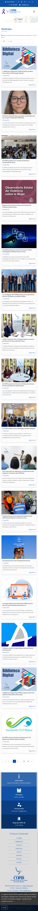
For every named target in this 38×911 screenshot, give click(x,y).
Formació (19, 845)
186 (24, 761)
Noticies (19, 852)
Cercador (19, 862)
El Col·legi (19, 838)
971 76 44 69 (14, 5)
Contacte (19, 859)
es (32, 2)
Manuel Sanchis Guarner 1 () (19, 886)
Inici (15, 19)
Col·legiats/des (19, 841)
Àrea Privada (10, 2)
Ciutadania (19, 855)
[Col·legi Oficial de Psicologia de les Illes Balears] (11, 11)
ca (29, 2)
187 (28, 761)
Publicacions (19, 848)
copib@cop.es (25, 5)
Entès (4, 907)
